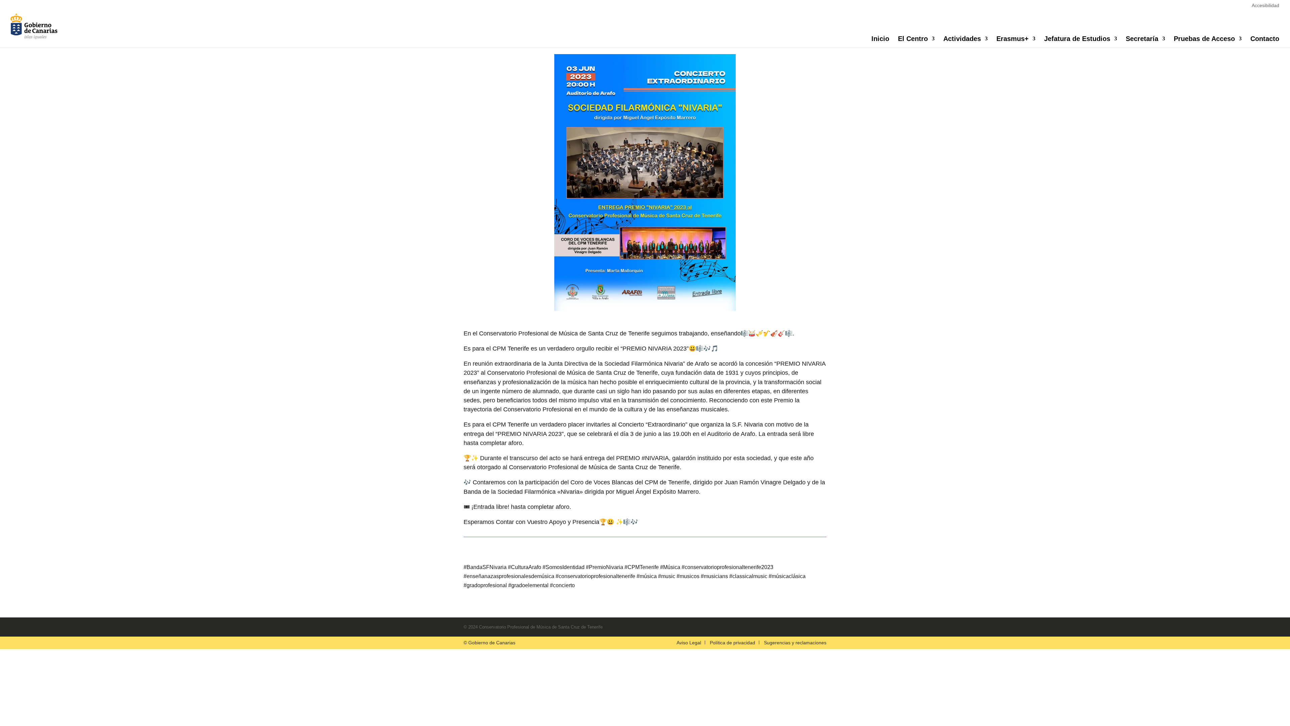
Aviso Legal (689, 642)
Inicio (880, 39)
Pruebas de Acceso (1204, 39)
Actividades (962, 39)
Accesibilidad (1265, 5)
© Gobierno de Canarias (489, 642)
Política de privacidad (732, 642)
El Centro (913, 39)
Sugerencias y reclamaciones (795, 642)
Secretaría (1142, 39)
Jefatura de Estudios (1077, 39)
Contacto (1264, 39)
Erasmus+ (1012, 39)
